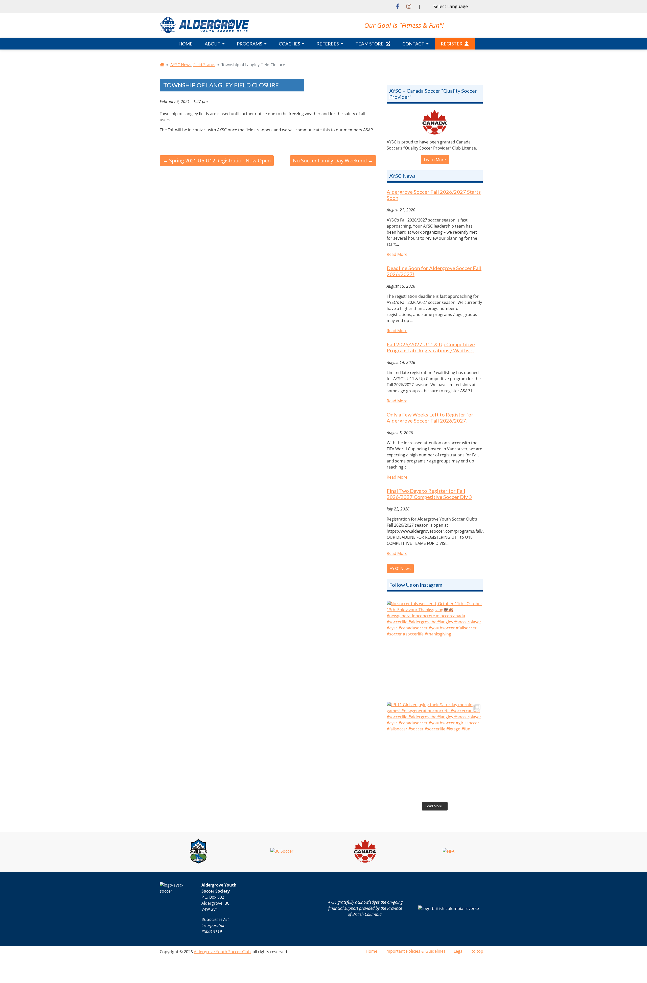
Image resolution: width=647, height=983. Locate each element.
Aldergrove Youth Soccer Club (222, 951)
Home (185, 43)
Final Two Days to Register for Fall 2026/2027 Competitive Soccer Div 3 (429, 494)
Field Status (204, 64)
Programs (250, 43)
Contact (413, 43)
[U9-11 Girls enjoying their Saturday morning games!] (435, 750)
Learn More (435, 159)
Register (452, 43)
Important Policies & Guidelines (415, 951)
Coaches (290, 43)
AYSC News (180, 64)
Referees (327, 43)
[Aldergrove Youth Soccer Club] (204, 25)
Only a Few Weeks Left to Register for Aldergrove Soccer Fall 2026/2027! (430, 417)
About (213, 43)
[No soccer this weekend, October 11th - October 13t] (435, 649)
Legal (459, 951)
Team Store (369, 43)
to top (477, 951)
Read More (397, 254)
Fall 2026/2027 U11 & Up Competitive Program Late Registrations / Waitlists (431, 347)
